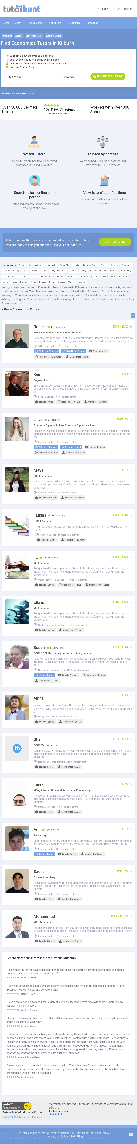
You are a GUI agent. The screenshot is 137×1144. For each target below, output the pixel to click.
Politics (42, 282)
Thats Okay (76, 1136)
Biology (22, 265)
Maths (25, 271)
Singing (71, 282)
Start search (115, 242)
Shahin (40, 739)
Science (114, 265)
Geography (126, 265)
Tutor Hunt (7, 36)
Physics (34, 271)
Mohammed (44, 916)
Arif (37, 829)
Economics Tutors (34, 36)
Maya (39, 470)
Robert (40, 327)
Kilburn (31, 94)
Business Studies (36, 265)
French (104, 265)
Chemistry (51, 265)
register (56, 295)
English (76, 265)
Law (113, 276)
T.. (36, 557)
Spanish (73, 271)
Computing (126, 271)
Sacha (39, 871)
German (6, 271)
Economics (8, 276)
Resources (75, 22)
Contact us (92, 22)
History (16, 271)
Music (14, 282)
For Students (35, 22)
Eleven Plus (65, 265)
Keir (37, 374)
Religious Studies (58, 271)
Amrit (38, 698)
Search (17, 22)
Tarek (39, 784)
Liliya (38, 419)
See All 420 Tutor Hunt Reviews (23, 1117)
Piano (44, 271)
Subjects (19, 36)
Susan (39, 647)
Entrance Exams (90, 265)
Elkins (41, 515)
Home (6, 22)
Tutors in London (53, 36)
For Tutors (55, 22)
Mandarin (122, 276)
